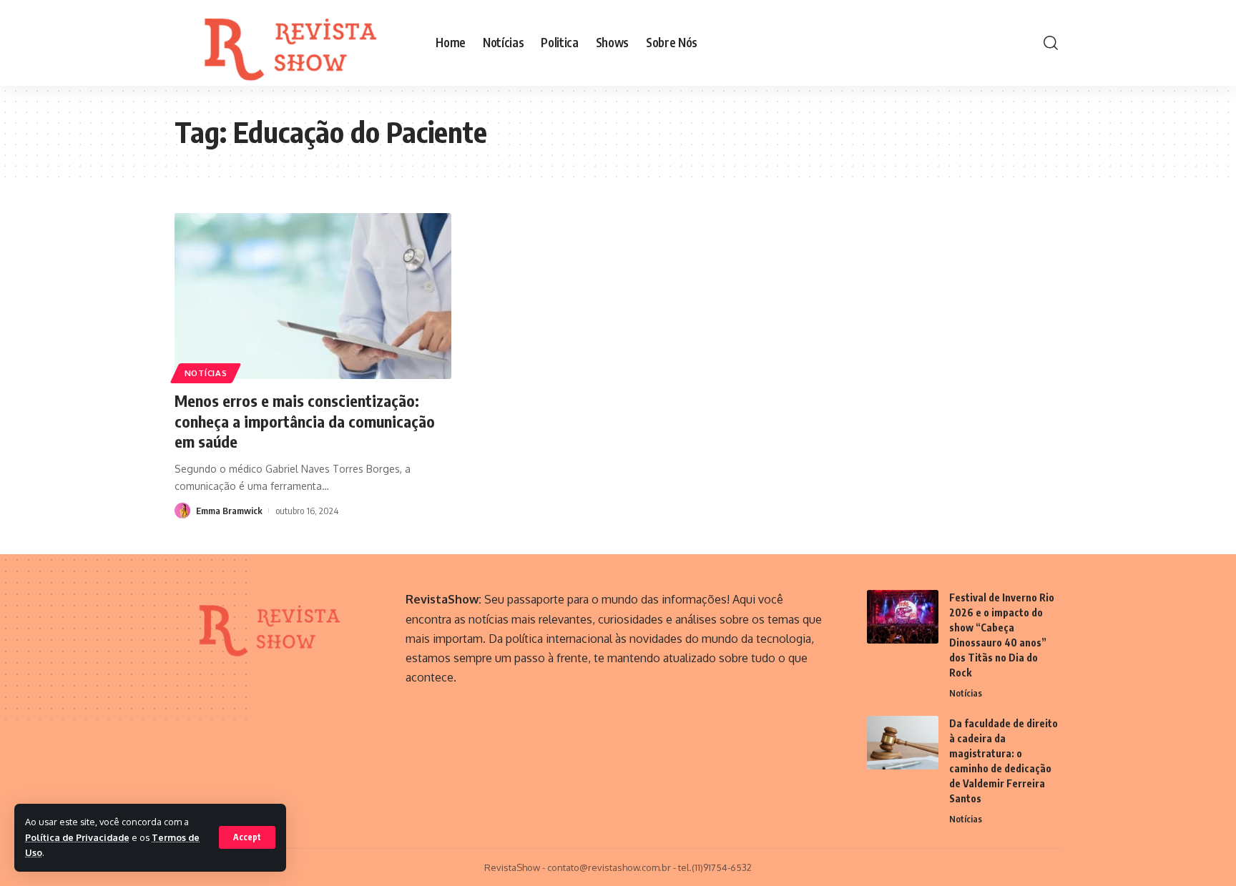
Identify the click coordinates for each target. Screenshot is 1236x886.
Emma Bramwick (229, 510)
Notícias (206, 373)
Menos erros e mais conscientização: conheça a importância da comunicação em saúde (305, 420)
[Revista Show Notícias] (294, 43)
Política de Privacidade (77, 837)
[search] (1051, 43)
